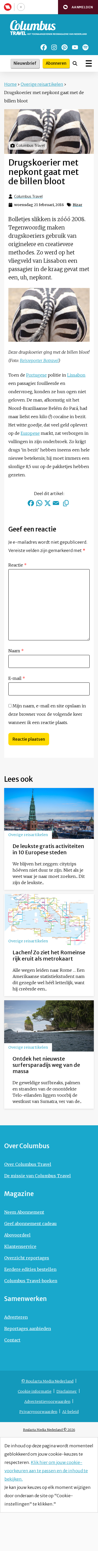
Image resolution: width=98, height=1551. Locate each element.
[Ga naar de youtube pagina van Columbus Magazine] (75, 47)
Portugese (36, 375)
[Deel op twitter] (47, 503)
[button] (78, 7)
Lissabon (76, 375)
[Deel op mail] (56, 503)
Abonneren (56, 63)
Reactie (17, 565)
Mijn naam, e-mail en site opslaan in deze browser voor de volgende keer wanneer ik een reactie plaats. (47, 714)
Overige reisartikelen (42, 84)
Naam (16, 650)
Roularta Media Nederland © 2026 (49, 1430)
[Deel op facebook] (31, 503)
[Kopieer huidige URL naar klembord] (66, 503)
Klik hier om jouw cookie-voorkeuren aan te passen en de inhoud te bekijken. (46, 1471)
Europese (30, 433)
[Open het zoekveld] (75, 63)
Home (10, 84)
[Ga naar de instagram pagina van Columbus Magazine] (54, 47)
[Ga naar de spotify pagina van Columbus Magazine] (85, 47)
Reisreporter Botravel (39, 360)
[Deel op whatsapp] (39, 503)
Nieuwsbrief (25, 63)
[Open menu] (89, 63)
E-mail (16, 678)
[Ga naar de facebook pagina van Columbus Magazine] (44, 47)
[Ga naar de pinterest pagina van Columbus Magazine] (64, 47)
